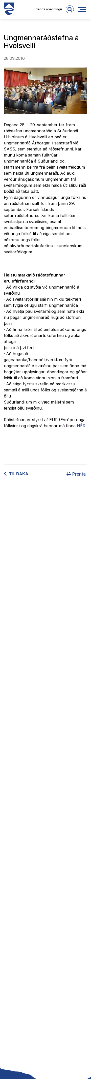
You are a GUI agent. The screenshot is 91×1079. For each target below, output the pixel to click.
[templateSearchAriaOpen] (70, 9)
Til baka (18, 474)
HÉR (81, 425)
